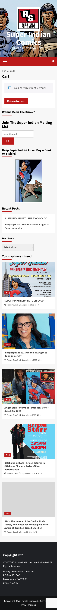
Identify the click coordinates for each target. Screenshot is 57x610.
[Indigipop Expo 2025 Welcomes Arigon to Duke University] (28, 331)
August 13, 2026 (28, 305)
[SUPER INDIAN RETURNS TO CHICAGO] (28, 279)
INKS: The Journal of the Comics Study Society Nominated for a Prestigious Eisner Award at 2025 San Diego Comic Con (26, 525)
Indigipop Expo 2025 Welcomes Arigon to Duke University (26, 226)
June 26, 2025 (27, 532)
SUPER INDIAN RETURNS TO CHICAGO (25, 218)
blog (8, 292)
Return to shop (16, 101)
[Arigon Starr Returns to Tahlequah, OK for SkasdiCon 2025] (28, 386)
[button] (5, 61)
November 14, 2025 (29, 360)
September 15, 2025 (29, 473)
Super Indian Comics (28, 38)
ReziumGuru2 (12, 305)
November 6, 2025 (29, 415)
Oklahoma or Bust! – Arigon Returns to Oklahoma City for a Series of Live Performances (24, 466)
